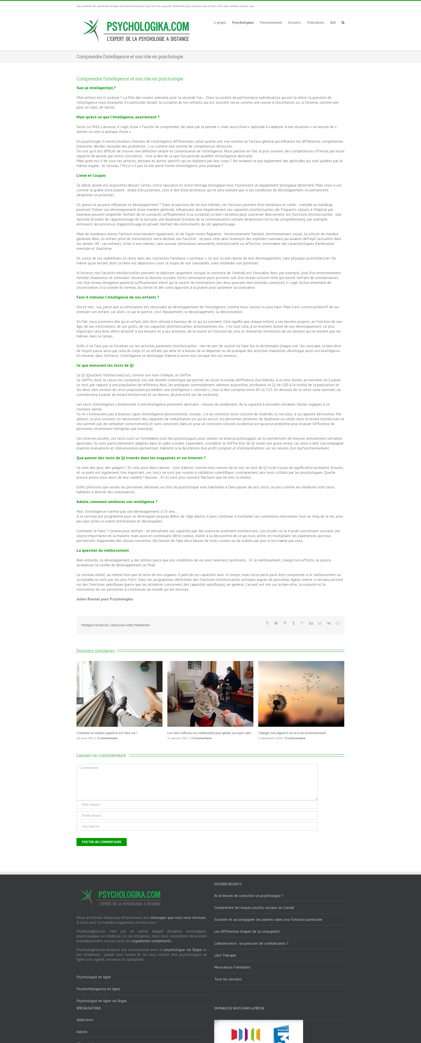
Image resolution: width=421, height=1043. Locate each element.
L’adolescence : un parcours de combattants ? (251, 943)
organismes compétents (151, 940)
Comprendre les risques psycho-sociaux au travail (254, 907)
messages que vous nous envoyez (178, 917)
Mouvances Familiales (232, 967)
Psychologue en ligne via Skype (102, 1000)
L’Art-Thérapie (225, 955)
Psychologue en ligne (94, 976)
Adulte (82, 1031)
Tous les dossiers (228, 979)
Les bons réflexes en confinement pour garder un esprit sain (209, 733)
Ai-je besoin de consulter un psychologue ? (248, 895)
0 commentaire (107, 738)
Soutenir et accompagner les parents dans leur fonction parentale (268, 919)
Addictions (85, 1019)
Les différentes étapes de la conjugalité (247, 931)
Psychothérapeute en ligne (98, 988)
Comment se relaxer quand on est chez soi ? (107, 733)
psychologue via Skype (182, 949)
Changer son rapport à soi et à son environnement (292, 733)
